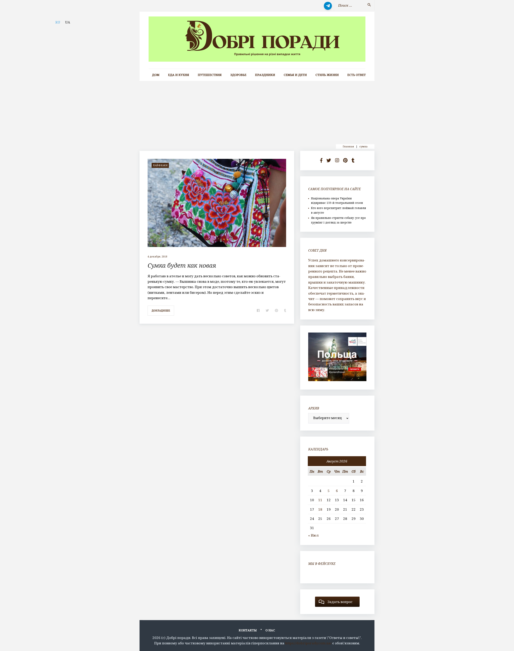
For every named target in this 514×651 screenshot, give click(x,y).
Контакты (248, 630)
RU (57, 22)
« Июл (313, 535)
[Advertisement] (257, 111)
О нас (270, 630)
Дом (155, 74)
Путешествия (210, 74)
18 (320, 509)
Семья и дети (295, 74)
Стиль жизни (327, 74)
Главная (348, 146)
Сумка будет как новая (182, 265)
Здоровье (238, 74)
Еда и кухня (178, 74)
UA (67, 22)
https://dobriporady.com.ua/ (308, 643)
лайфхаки (160, 165)
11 (320, 500)
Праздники (265, 74)
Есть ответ (356, 74)
